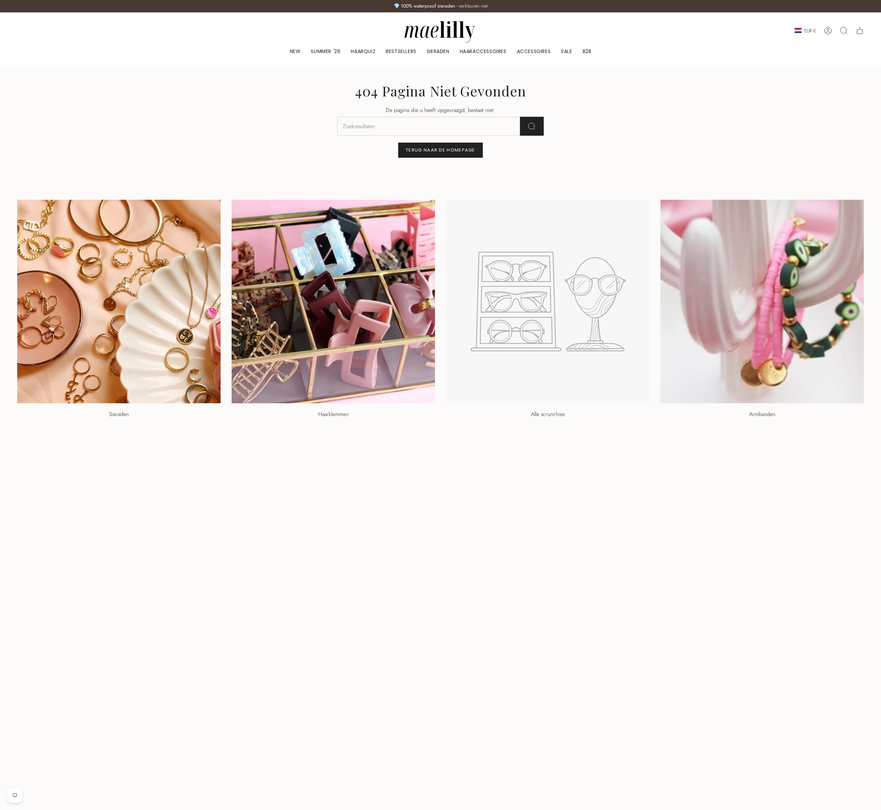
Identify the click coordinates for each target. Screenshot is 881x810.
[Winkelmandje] (860, 31)
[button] (438, 51)
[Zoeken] (532, 126)
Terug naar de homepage (440, 150)
